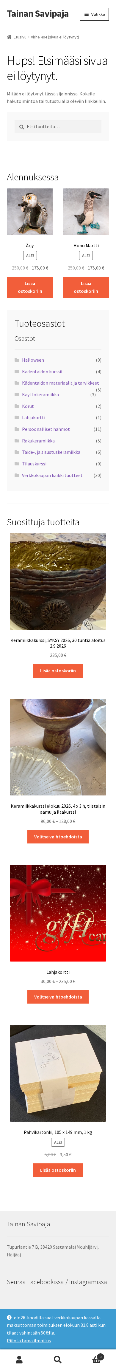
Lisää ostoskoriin (30, 287)
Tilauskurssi (34, 464)
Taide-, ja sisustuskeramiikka (51, 452)
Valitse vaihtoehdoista (58, 837)
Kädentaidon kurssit (42, 371)
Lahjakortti (33, 417)
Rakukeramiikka (38, 441)
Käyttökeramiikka (40, 394)
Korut (28, 406)
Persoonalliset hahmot (46, 429)
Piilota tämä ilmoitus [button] (29, 1340)
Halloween (33, 360)
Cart (89, 1354)
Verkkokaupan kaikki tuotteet (52, 475)
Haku (58, 1360)
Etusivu (20, 37)
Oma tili (19, 1360)
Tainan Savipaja (38, 13)
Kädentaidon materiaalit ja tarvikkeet (60, 383)
